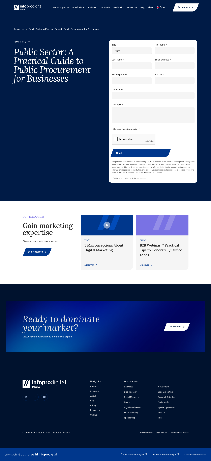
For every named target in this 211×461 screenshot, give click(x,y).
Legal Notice (161, 433)
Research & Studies (166, 397)
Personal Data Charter (153, 173)
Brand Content (130, 392)
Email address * (163, 59)
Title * (115, 45)
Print (160, 418)
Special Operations (166, 407)
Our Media (105, 7)
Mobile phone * (119, 74)
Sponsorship (129, 418)
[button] (60, 7)
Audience (92, 7)
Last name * (118, 59)
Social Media (163, 402)
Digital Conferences (132, 407)
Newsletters (163, 387)
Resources (132, 7)
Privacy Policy (146, 433)
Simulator (94, 391)
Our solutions (77, 7)
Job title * (159, 74)
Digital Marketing (131, 397)
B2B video (128, 387)
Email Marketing (131, 412)
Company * (117, 89)
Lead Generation (165, 392)
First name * (161, 45)
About (151, 7)
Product (93, 386)
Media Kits (118, 7)
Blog (142, 7)
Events (127, 402)
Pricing (93, 405)
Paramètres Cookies (179, 433)
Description (117, 104)
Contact (93, 415)
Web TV (161, 412)
